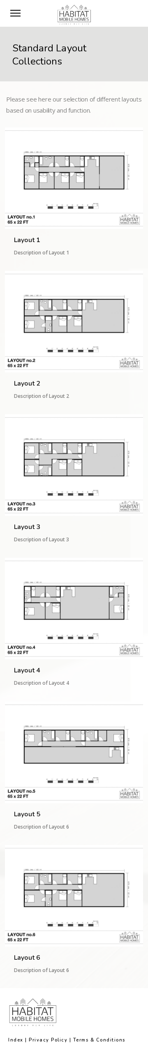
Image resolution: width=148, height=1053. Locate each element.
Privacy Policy (48, 1040)
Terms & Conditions (99, 1040)
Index (15, 1040)
